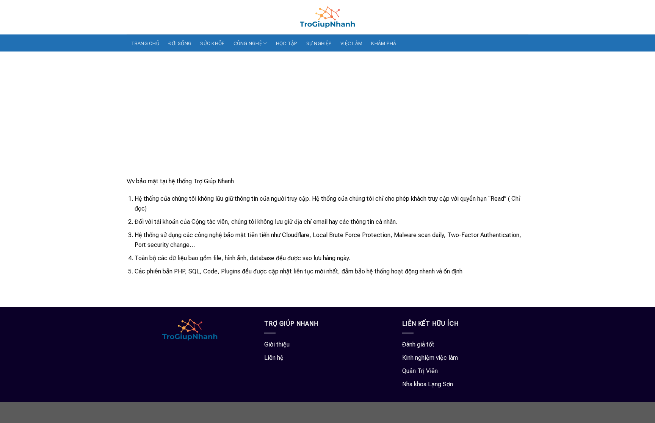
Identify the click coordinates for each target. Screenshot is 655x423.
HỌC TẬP (287, 43)
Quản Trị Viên (420, 371)
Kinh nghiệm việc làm (430, 357)
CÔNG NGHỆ (247, 43)
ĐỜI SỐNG (179, 43)
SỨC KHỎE (212, 43)
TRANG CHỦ (145, 43)
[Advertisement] (327, 108)
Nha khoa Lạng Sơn (427, 384)
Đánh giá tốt (418, 344)
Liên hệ (274, 357)
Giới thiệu (277, 344)
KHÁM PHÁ (383, 43)
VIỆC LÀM (351, 43)
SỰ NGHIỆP (319, 43)
